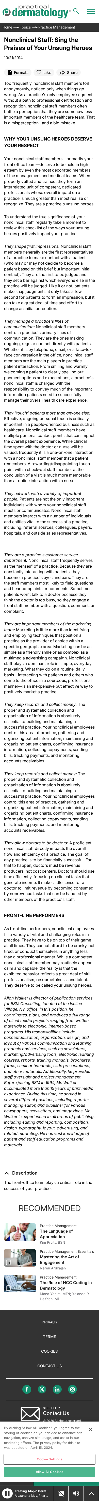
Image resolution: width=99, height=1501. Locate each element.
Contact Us (49, 1366)
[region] (49, 1452)
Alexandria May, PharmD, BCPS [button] (32, 1495)
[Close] (90, 1429)
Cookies (49, 1351)
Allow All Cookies (49, 1472)
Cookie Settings (49, 1459)
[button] (21, 1173)
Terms (49, 1336)
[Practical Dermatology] (37, 11)
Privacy (50, 1322)
